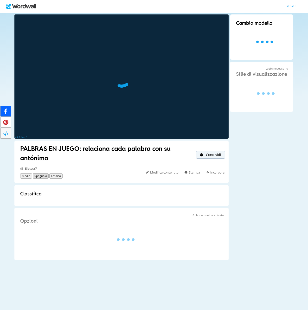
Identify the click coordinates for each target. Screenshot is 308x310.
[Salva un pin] (5, 122)
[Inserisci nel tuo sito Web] (5, 133)
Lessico (56, 176)
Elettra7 (31, 168)
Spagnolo (40, 176)
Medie (26, 176)
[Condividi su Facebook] (5, 111)
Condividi (213, 154)
